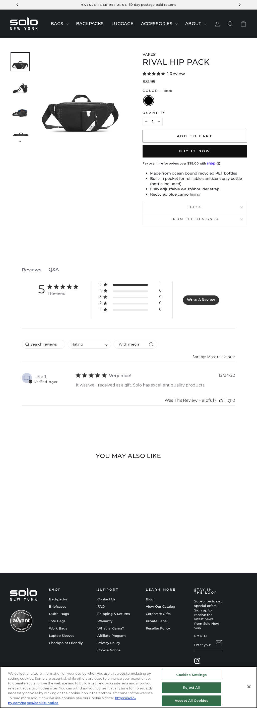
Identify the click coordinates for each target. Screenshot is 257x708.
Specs (194, 207)
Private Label (157, 621)
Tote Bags (57, 621)
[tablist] (128, 270)
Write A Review (201, 299)
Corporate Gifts (158, 614)
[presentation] (67, 24)
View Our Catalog (160, 606)
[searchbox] (43, 344)
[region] (128, 687)
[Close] (248, 686)
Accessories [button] (157, 23)
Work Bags (58, 628)
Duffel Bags (59, 614)
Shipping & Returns (113, 614)
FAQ (101, 606)
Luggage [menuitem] (122, 23)
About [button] (194, 23)
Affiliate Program (111, 636)
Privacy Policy (108, 643)
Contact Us (106, 599)
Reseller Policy (158, 628)
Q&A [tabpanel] (53, 269)
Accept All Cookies (191, 700)
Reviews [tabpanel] (31, 270)
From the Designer (194, 219)
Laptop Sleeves (61, 636)
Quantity (154, 113)
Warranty (104, 621)
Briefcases (57, 606)
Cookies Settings (191, 675)
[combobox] (89, 344)
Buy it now (195, 151)
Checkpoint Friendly (66, 643)
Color (157, 91)
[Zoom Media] (80, 97)
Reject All (191, 687)
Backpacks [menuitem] (90, 23)
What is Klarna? (110, 628)
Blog (150, 599)
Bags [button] (58, 23)
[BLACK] (37, 543)
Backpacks (58, 599)
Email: (201, 636)
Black (149, 101)
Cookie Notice (108, 650)
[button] (131, 285)
